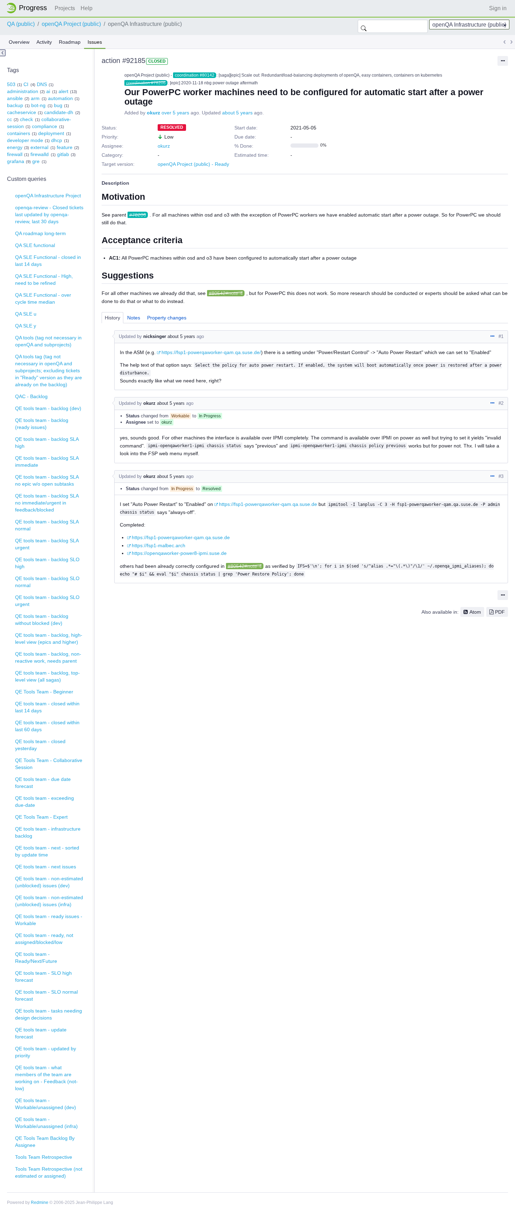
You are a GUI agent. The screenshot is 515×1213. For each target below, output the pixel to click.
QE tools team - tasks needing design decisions (48, 1014)
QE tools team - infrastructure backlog (48, 832)
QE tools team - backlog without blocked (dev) (41, 619)
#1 (501, 336)
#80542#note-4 (226, 293)
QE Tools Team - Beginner (44, 691)
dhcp (56, 140)
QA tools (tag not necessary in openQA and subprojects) (48, 341)
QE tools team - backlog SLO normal (47, 582)
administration (22, 91)
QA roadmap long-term (40, 233)
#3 (501, 476)
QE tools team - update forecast (41, 1033)
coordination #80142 (194, 75)
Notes (133, 317)
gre (36, 161)
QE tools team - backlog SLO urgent (47, 600)
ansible (15, 98)
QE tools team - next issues (45, 866)
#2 (501, 403)
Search (363, 26)
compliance (44, 126)
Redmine (39, 1202)
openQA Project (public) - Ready (193, 164)
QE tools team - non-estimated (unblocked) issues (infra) (49, 901)
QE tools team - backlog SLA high (47, 442)
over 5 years (175, 112)
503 (11, 84)
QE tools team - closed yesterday (40, 745)
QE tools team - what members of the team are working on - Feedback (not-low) (46, 1078)
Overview (19, 42)
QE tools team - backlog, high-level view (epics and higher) (48, 638)
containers (18, 133)
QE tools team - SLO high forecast (43, 976)
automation (60, 98)
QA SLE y (25, 326)
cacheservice (21, 112)
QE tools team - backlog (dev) (48, 408)
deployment (51, 133)
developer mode (25, 140)
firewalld (39, 154)
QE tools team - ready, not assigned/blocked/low (44, 938)
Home (29, 8)
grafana (15, 161)
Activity (44, 42)
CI (25, 84)
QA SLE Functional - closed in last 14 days (48, 260)
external (39, 147)
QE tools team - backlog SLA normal (47, 525)
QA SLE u (25, 314)
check (26, 119)
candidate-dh (58, 112)
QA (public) (21, 24)
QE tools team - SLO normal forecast (46, 995)
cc (9, 119)
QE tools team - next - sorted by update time (47, 851)
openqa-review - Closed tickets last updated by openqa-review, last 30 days (49, 214)
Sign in (498, 8)
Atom (475, 612)
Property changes (166, 317)
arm (35, 98)
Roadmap (70, 42)
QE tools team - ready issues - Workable (48, 920)
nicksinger (154, 336)
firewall (14, 154)
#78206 (137, 215)
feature (65, 147)
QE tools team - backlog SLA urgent (47, 544)
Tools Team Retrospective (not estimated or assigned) (48, 1172)
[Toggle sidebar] (3, 52)
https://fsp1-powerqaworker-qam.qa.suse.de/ (211, 352)
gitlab (63, 154)
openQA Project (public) (71, 24)
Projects (65, 8)
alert (63, 91)
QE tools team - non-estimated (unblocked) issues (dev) (49, 882)
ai (48, 91)
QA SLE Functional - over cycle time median (43, 298)
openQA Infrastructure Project (48, 195)
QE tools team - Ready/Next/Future (36, 957)
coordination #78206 (146, 82)
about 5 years (237, 112)
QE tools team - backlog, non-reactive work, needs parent (48, 657)
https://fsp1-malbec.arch (158, 545)
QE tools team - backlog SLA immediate (47, 461)
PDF (500, 612)
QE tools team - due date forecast (43, 782)
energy (14, 147)
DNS (42, 84)
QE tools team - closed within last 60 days (47, 726)
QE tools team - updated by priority (45, 1052)
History (112, 317)
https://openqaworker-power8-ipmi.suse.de (179, 553)
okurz (153, 112)
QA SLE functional (35, 245)
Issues (95, 42)
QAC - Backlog (31, 396)
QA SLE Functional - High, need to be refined (44, 279)
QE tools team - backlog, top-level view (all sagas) (47, 676)
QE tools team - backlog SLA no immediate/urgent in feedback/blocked (47, 503)
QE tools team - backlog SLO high (47, 563)
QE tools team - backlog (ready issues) (41, 423)
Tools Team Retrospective (43, 1157)
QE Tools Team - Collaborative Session (48, 763)
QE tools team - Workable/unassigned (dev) (45, 1104)
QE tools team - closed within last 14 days (47, 707)
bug (58, 105)
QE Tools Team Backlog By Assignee (45, 1141)
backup (15, 105)
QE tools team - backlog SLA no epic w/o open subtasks (47, 480)
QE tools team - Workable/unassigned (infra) (46, 1122)
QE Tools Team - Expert (41, 817)
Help (86, 8)
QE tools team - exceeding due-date (44, 801)
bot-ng (38, 105)
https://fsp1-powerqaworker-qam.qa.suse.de (268, 504)
